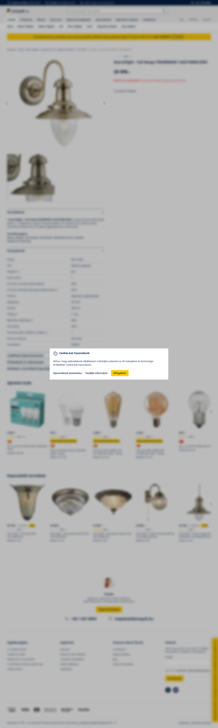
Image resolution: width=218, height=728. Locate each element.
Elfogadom (120, 373)
